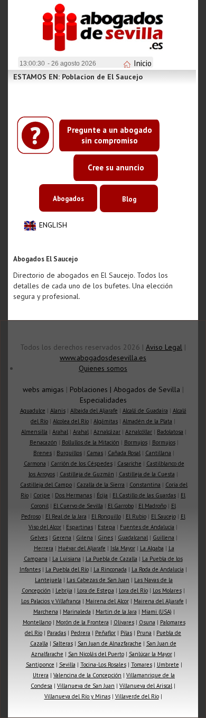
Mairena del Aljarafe (159, 601)
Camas (95, 453)
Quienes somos (103, 368)
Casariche (129, 463)
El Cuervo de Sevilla (78, 506)
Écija (102, 495)
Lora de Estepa (95, 590)
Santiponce (40, 664)
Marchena (45, 611)
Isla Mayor (122, 548)
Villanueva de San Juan (86, 685)
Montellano (37, 622)
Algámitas (105, 421)
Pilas (126, 633)
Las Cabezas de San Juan (98, 580)
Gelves (39, 537)
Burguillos (69, 453)
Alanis (57, 410)
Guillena (163, 537)
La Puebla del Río (67, 569)
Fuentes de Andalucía (147, 527)
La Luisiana (66, 558)
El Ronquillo (106, 516)
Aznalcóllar (138, 431)
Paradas (56, 633)
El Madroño (152, 506)
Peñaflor (105, 633)
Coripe (41, 495)
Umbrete (168, 664)
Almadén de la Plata (147, 421)
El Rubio (136, 516)
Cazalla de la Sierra (101, 484)
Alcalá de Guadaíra (145, 410)
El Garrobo (121, 506)
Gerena (61, 537)
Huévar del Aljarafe (82, 548)
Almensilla (34, 431)
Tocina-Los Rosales (103, 664)
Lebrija (63, 590)
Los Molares (167, 590)
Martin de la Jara (116, 611)
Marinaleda (77, 611)
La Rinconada (110, 569)
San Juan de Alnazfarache (110, 643)
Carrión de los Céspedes (82, 463)
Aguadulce (32, 410)
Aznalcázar (106, 431)
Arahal (60, 431)
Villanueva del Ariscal (145, 685)
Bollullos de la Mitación (90, 442)
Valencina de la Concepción (87, 675)
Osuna (147, 622)
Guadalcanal (133, 537)
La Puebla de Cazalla (111, 558)
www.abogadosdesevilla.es (103, 357)
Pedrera (80, 633)
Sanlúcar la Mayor (150, 654)
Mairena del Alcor (107, 601)
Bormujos (135, 442)
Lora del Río (133, 590)
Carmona (35, 463)
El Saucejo (163, 516)
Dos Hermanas (73, 495)
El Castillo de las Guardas (144, 495)
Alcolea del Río (71, 421)
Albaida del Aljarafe (94, 410)
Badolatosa (170, 431)
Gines (105, 537)
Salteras (63, 643)
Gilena (84, 537)
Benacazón (43, 442)
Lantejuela (48, 580)
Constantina (145, 484)
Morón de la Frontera (82, 622)
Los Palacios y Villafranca (51, 601)
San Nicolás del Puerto (96, 654)
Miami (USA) (157, 611)
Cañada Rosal (124, 453)
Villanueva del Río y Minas (77, 696)
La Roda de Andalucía (158, 569)
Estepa (106, 527)
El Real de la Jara (66, 516)
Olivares (124, 622)
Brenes (42, 453)
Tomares (141, 664)
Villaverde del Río (137, 696)
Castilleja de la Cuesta (147, 474)
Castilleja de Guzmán (87, 474)
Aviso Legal (164, 347)
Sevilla (67, 664)
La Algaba (152, 548)
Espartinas (79, 527)
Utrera (41, 675)
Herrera (43, 548)
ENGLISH (53, 225)
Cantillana (158, 453)
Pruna (144, 633)
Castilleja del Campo (46, 484)
